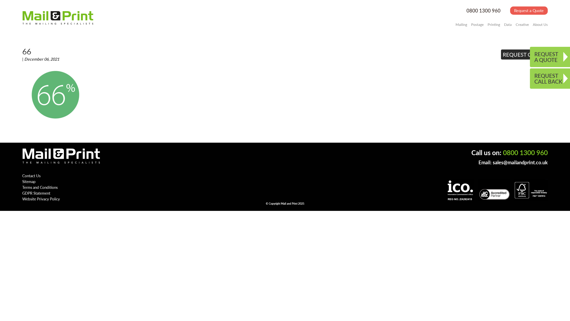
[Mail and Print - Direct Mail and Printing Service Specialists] (58, 17)
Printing (494, 24)
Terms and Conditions (40, 187)
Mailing (461, 24)
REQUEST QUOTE (524, 54)
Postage (477, 24)
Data (508, 24)
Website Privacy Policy (41, 199)
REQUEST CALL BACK (548, 78)
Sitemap (29, 181)
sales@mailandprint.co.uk (520, 162)
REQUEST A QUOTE (546, 57)
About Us (540, 24)
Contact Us (31, 175)
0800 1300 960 (483, 10)
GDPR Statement (36, 193)
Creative (522, 24)
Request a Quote (529, 10)
